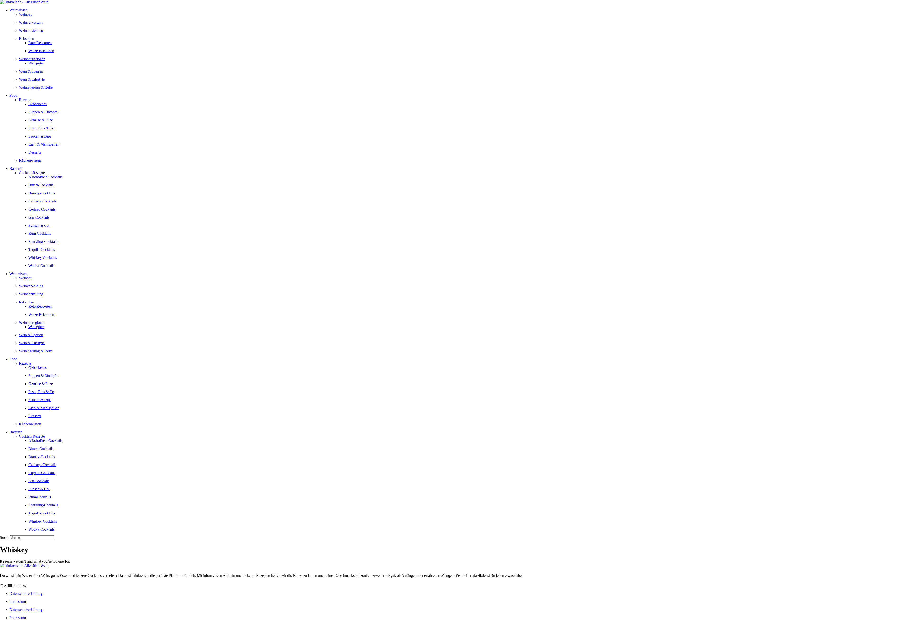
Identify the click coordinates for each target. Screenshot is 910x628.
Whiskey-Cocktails (42, 258)
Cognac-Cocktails (41, 209)
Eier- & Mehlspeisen (43, 144)
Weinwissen (18, 10)
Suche (4, 538)
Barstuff (15, 168)
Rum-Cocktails (39, 233)
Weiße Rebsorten (41, 51)
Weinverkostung (31, 22)
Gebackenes (37, 104)
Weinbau (25, 14)
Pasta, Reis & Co (41, 128)
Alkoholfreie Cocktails (45, 177)
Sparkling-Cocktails (43, 241)
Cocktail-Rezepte (32, 173)
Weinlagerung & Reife (36, 87)
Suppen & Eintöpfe (42, 112)
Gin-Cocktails (38, 217)
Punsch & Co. (39, 225)
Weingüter (36, 63)
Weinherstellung (31, 30)
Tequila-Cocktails (41, 250)
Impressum (17, 602)
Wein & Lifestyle (32, 79)
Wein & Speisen (31, 71)
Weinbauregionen (32, 59)
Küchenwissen (30, 160)
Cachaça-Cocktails (42, 201)
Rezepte (25, 100)
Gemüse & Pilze (40, 120)
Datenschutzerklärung (25, 593)
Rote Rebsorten (40, 43)
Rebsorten (26, 39)
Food (13, 95)
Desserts (34, 152)
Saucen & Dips (39, 136)
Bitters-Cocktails (40, 185)
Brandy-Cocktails (41, 193)
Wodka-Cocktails (41, 266)
